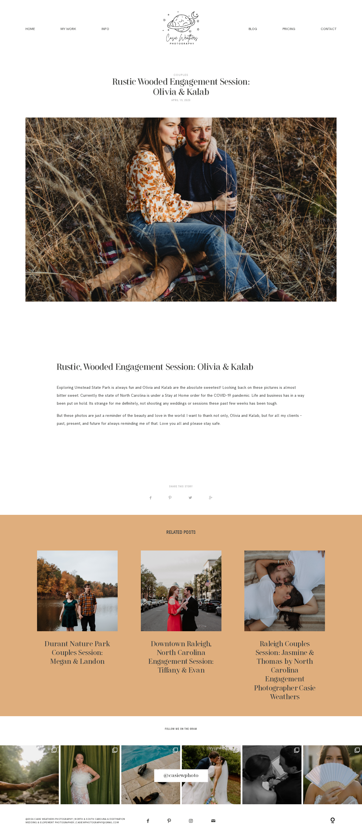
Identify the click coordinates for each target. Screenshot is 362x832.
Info (105, 29)
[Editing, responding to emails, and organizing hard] (90, 774)
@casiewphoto (181, 775)
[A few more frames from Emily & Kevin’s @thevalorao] (332, 774)
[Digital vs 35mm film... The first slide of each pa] (150, 774)
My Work (68, 29)
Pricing (289, 29)
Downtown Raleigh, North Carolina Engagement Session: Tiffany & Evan (181, 626)
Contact (329, 29)
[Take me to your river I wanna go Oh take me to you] (29, 774)
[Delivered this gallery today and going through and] (271, 774)
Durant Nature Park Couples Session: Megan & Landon (77, 626)
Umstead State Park (92, 387)
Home (30, 29)
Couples (181, 75)
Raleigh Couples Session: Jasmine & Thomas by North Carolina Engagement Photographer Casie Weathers (284, 626)
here (96, 451)
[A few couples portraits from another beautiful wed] (211, 774)
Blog (253, 29)
